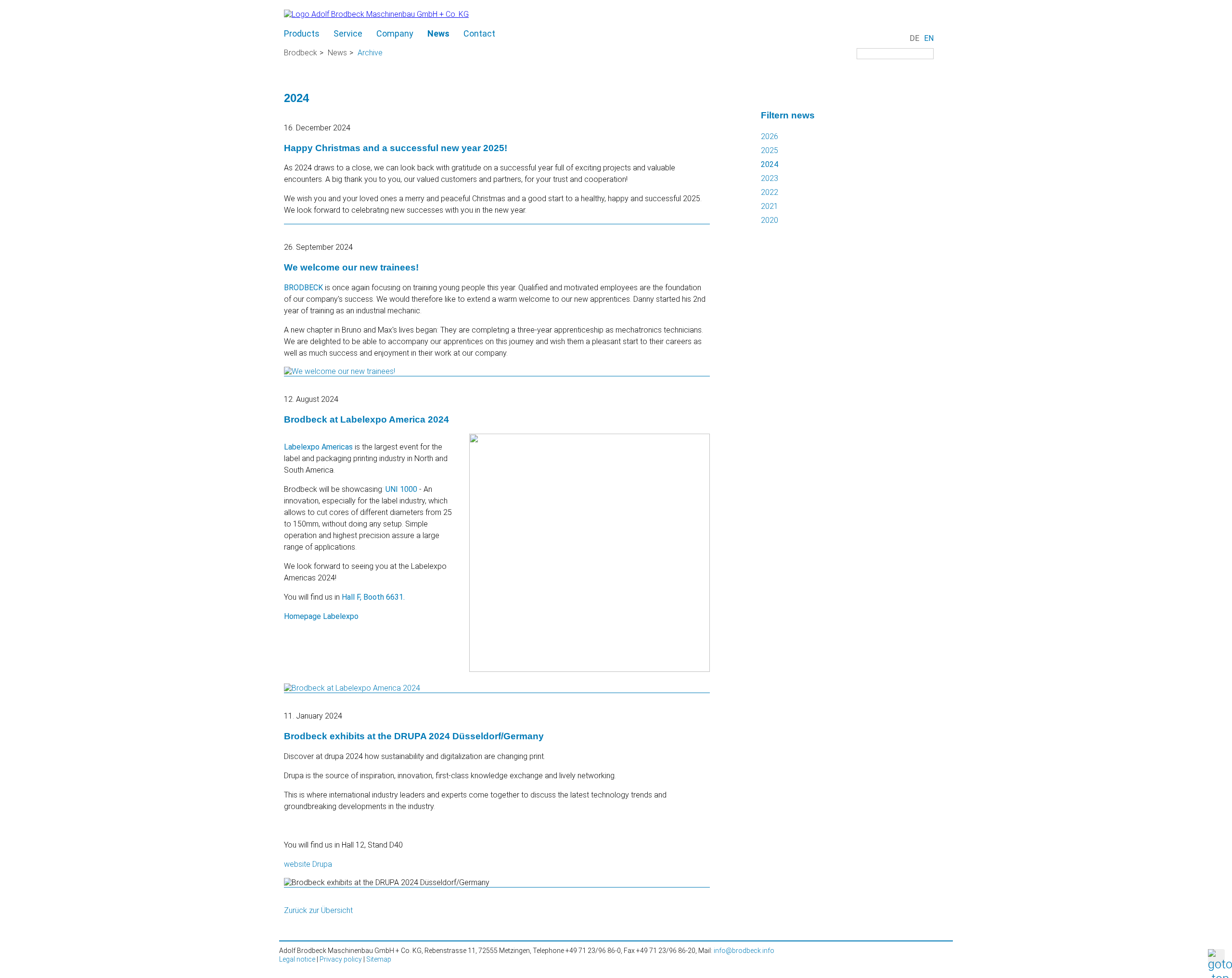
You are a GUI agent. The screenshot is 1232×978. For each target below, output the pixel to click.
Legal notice (297, 959)
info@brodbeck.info (744, 950)
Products (302, 33)
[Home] (376, 14)
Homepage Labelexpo (321, 616)
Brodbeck (300, 52)
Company (394, 33)
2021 (769, 206)
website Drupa (308, 864)
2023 (769, 178)
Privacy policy (341, 959)
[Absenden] (945, 55)
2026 (769, 136)
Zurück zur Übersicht (318, 910)
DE (914, 38)
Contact (479, 33)
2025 (769, 150)
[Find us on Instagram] (864, 67)
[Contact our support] (946, 16)
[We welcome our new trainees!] (339, 371)
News (438, 33)
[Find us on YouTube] (878, 67)
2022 (769, 192)
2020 (769, 220)
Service (348, 33)
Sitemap (378, 959)
